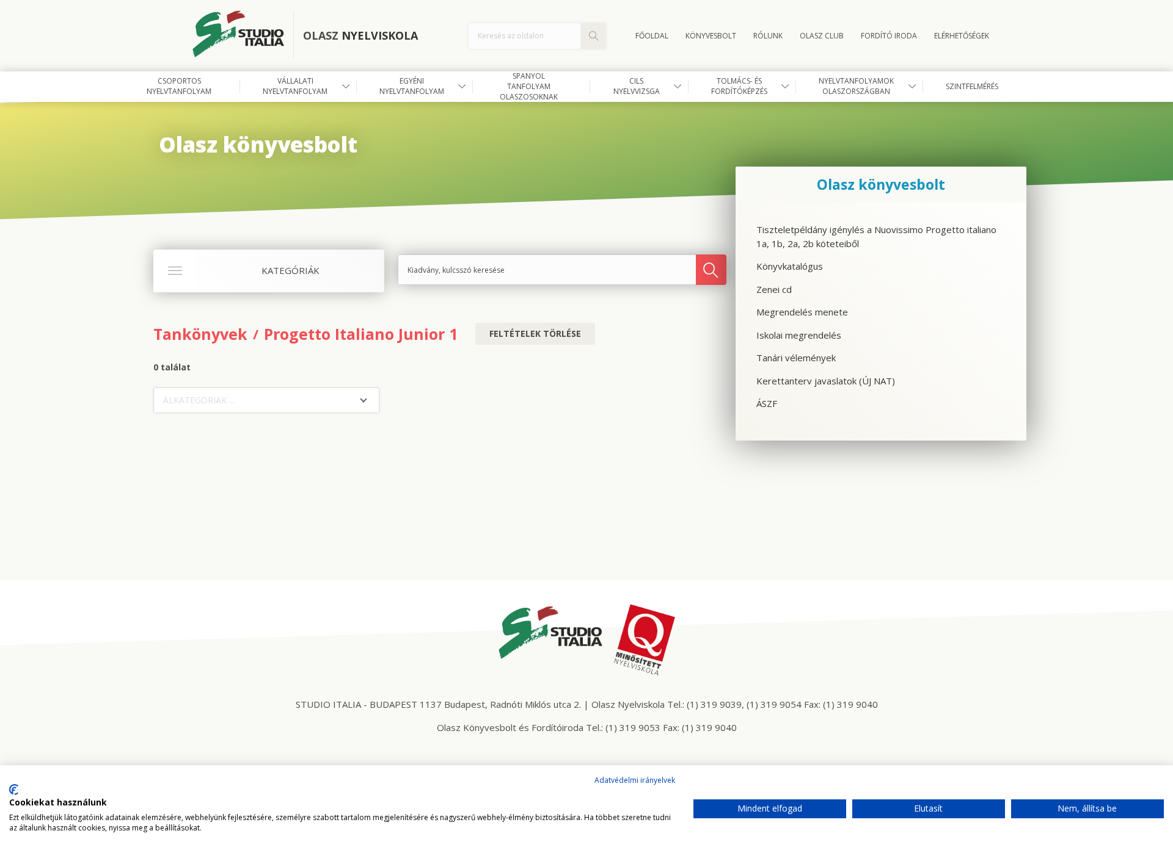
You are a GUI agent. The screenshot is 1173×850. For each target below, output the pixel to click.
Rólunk (768, 36)
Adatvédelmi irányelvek (634, 780)
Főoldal (651, 36)
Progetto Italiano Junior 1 (361, 333)
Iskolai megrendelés (798, 335)
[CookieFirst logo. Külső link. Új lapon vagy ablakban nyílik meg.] (13, 789)
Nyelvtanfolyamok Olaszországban (856, 86)
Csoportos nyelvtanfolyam (179, 86)
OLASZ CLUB (822, 36)
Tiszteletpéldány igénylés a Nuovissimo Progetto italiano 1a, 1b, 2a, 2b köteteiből (876, 236)
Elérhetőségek (961, 36)
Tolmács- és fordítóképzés (739, 86)
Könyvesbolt (710, 36)
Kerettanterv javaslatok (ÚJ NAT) (825, 381)
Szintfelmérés (972, 86)
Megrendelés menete (802, 312)
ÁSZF (766, 403)
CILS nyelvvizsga (636, 86)
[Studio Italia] (243, 36)
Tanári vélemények (796, 357)
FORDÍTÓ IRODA (889, 36)
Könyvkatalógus (789, 266)
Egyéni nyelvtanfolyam (411, 86)
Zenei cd (774, 289)
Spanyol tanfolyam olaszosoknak (529, 86)
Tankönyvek (200, 333)
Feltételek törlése (535, 333)
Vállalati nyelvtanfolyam (295, 86)
